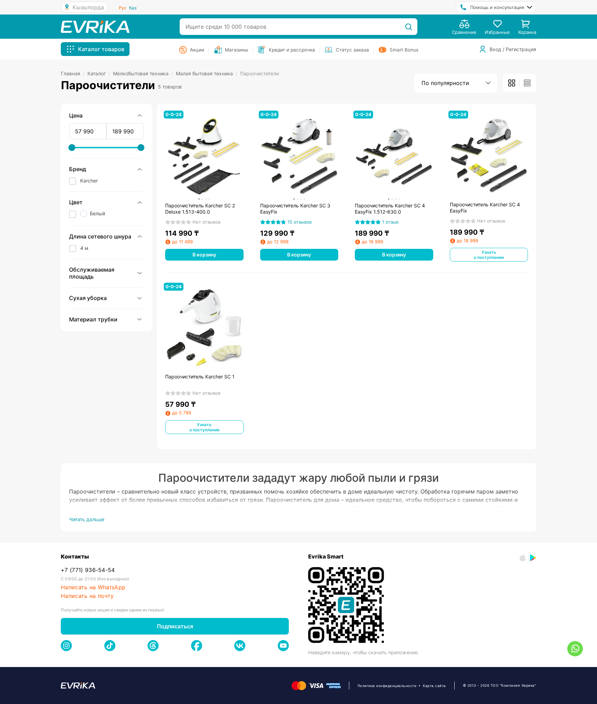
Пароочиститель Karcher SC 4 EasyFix (485, 207)
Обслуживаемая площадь (91, 273)
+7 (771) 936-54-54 (88, 570)
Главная (73, 73)
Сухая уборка (88, 297)
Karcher (89, 181)
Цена (76, 115)
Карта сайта (434, 686)
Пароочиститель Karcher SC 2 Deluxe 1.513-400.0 (200, 209)
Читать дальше (86, 519)
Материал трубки (93, 319)
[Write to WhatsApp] (575, 648)
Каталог (98, 73)
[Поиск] (408, 26)
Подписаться (175, 626)
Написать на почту (87, 596)
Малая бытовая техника (206, 73)
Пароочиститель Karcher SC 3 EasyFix (295, 209)
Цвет (76, 202)
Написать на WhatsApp (93, 587)
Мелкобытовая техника (143, 73)
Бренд (77, 169)
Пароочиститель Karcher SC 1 (200, 376)
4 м (84, 248)
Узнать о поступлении (489, 255)
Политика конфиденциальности (387, 686)
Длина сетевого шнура (100, 236)
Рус (122, 7)
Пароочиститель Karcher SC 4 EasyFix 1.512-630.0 (390, 209)
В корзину (204, 254)
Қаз (132, 7)
